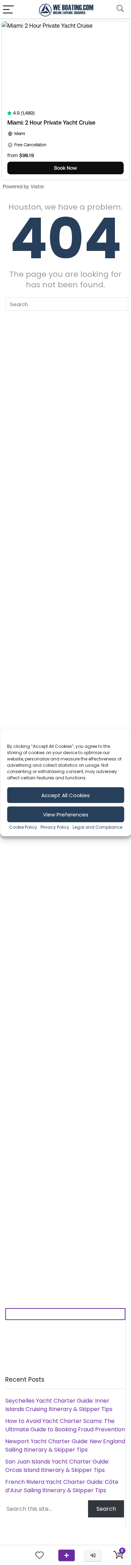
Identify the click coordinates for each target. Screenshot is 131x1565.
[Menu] (8, 9)
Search (106, 1509)
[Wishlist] (39, 1555)
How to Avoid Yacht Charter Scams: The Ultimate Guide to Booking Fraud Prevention (65, 1425)
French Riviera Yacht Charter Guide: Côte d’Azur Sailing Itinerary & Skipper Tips (61, 1486)
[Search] (120, 9)
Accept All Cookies (65, 795)
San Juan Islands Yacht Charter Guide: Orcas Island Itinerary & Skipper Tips (57, 1466)
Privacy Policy (55, 827)
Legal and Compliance (97, 827)
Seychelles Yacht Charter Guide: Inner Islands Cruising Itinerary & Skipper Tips (58, 1405)
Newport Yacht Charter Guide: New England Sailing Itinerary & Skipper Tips (65, 1445)
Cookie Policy (23, 827)
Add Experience (66, 1555)
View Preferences (65, 814)
